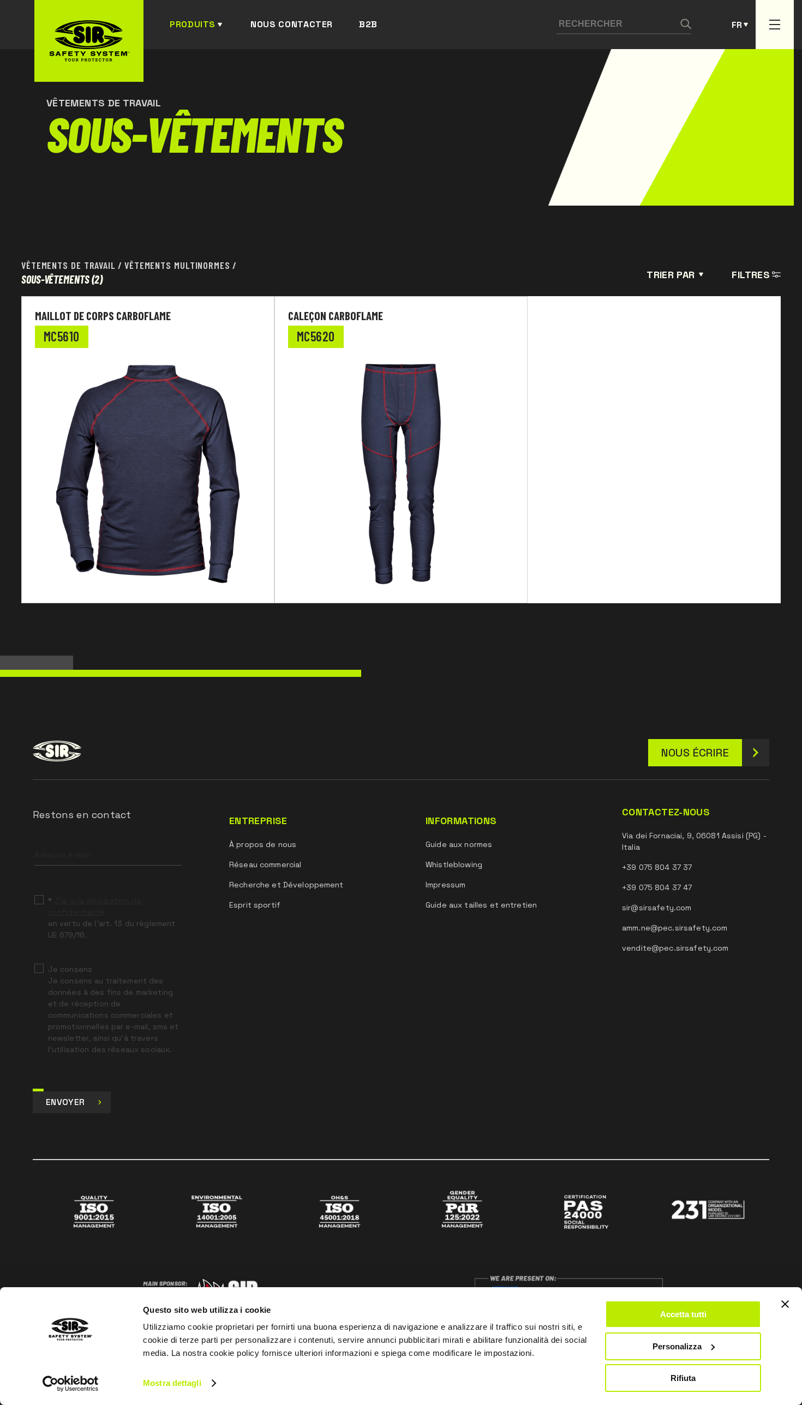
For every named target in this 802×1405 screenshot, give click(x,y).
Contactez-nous (666, 812)
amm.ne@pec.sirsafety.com (674, 928)
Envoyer (65, 1102)
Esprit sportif (254, 905)
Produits (193, 24)
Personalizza (677, 1346)
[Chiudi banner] (785, 1304)
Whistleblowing (454, 864)
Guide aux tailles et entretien (481, 905)
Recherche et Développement (286, 885)
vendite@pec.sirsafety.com (675, 948)
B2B (368, 24)
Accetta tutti (683, 1314)
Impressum (445, 885)
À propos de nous (262, 844)
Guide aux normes (459, 844)
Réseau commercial (265, 864)
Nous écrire (695, 753)
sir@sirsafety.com (656, 907)
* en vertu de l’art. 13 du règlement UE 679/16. (112, 918)
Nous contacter (291, 24)
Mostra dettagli (172, 1383)
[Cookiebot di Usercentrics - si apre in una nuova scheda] (70, 1384)
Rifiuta (683, 1378)
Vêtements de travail (68, 265)
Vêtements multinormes (177, 265)
